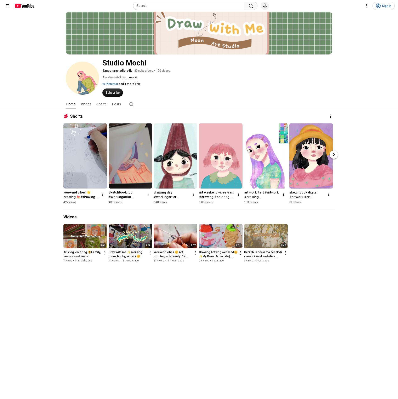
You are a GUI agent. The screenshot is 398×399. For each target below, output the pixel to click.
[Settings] (366, 5)
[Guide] (7, 5)
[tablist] (199, 104)
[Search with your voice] (265, 6)
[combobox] (190, 5)
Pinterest (111, 84)
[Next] (334, 154)
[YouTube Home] (24, 6)
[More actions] (330, 116)
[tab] (71, 104)
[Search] (250, 6)
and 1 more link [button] (129, 84)
